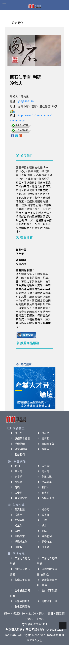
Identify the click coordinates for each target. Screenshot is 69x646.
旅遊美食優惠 (22, 438)
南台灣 (45, 471)
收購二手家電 (22, 580)
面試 (44, 531)
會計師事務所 (49, 590)
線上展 (45, 515)
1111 (17, 466)
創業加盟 (47, 476)
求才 (44, 525)
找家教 (18, 547)
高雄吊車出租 (49, 601)
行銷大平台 (48, 498)
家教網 (45, 492)
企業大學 (47, 482)
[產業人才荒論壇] (34, 388)
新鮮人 (45, 487)
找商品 (45, 433)
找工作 (18, 525)
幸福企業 (20, 536)
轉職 (17, 487)
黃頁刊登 (20, 509)
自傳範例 (47, 536)
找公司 (18, 433)
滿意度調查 (21, 449)
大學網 (18, 492)
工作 (44, 520)
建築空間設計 (22, 601)
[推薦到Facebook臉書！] (12, 135)
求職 (17, 531)
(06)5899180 (26, 101)
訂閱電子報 (48, 444)
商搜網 (18, 476)
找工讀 (45, 547)
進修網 (18, 482)
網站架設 (20, 520)
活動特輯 (20, 444)
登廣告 (45, 449)
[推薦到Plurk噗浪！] (20, 135)
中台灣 (18, 471)
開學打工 (47, 541)
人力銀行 (47, 466)
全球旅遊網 (21, 498)
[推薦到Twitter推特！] (16, 135)
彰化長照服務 (22, 606)
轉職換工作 (21, 541)
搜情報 (45, 438)
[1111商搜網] (34, 6)
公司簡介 (17, 23)
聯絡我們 (20, 454)
